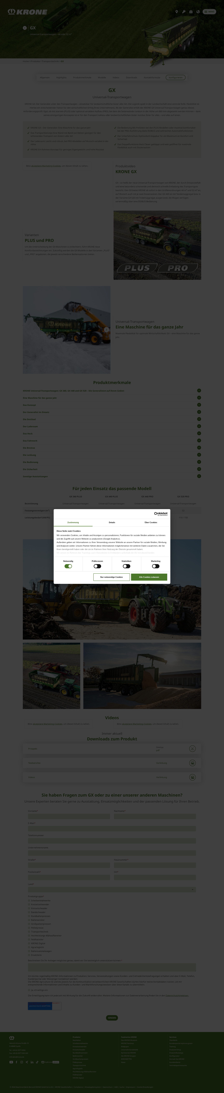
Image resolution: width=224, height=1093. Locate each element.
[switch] (97, 566)
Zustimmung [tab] (73, 522)
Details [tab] (112, 522)
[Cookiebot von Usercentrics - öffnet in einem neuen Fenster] (156, 514)
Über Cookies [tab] (151, 522)
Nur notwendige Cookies (111, 577)
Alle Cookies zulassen (149, 577)
